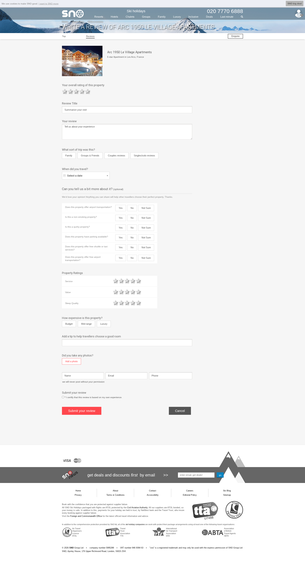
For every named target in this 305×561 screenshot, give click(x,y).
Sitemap (227, 495)
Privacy (78, 495)
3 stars (76, 91)
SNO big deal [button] (295, 3)
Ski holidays (136, 11)
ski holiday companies (135, 524)
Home (65, 22)
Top (64, 36)
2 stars (70, 91)
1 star (65, 91)
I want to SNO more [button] (48, 3)
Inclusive (193, 16)
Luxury (177, 16)
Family (162, 16)
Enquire (235, 36)
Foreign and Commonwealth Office (86, 516)
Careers (189, 490)
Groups (146, 16)
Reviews (90, 36)
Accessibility (153, 495)
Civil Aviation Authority (137, 507)
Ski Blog (227, 490)
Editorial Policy (190, 495)
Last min (226, 16)
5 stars (88, 91)
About (115, 490)
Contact (152, 490)
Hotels (114, 16)
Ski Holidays (78, 22)
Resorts (98, 16)
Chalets (130, 16)
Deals (209, 16)
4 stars (82, 91)
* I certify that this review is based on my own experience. (93, 397)
